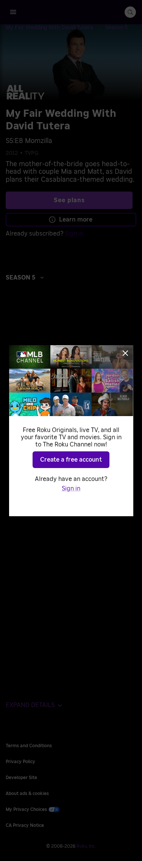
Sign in (71, 488)
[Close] (125, 353)
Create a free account (71, 460)
